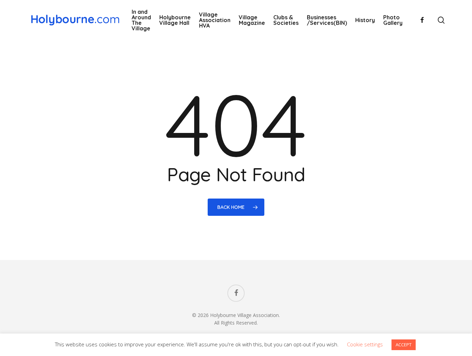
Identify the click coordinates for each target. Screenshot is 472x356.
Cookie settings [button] (365, 344)
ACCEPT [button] (404, 344)
